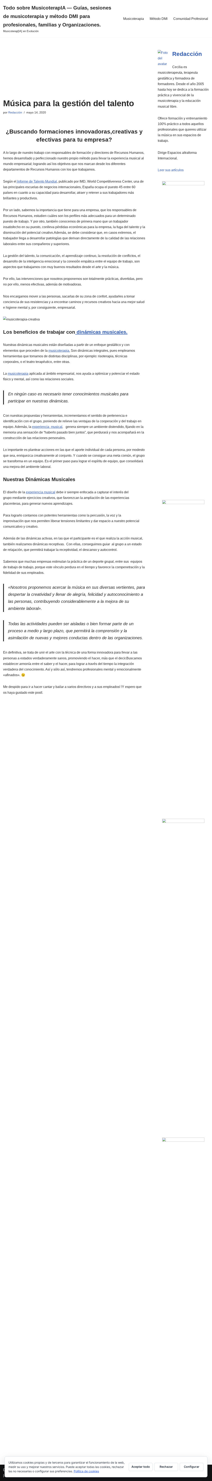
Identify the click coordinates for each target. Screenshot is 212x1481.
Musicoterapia (133, 18)
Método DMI (158, 18)
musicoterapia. (59, 350)
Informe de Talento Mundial (36, 181)
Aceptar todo (140, 1466)
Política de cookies (86, 1471)
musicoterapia (18, 373)
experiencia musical (47, 427)
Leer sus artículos (171, 170)
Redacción (15, 112)
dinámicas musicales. (101, 332)
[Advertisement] (74, 68)
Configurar (191, 1466)
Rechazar (166, 1466)
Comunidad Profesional (190, 18)
